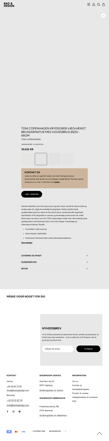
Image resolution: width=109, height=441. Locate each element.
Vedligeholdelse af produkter (85, 397)
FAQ (74, 401)
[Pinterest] (19, 411)
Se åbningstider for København (53, 415)
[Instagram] (13, 411)
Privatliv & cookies (80, 393)
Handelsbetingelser (80, 389)
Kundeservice (29, 262)
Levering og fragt (31, 255)
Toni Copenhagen (31, 139)
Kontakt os (77, 385)
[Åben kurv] (103, 4)
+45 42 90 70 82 (14, 386)
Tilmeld (88, 349)
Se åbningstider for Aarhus (51, 390)
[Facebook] (8, 411)
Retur (24, 268)
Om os (75, 381)
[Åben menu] (88, 4)
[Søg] (98, 4)
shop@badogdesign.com (18, 390)
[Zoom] (103, 15)
